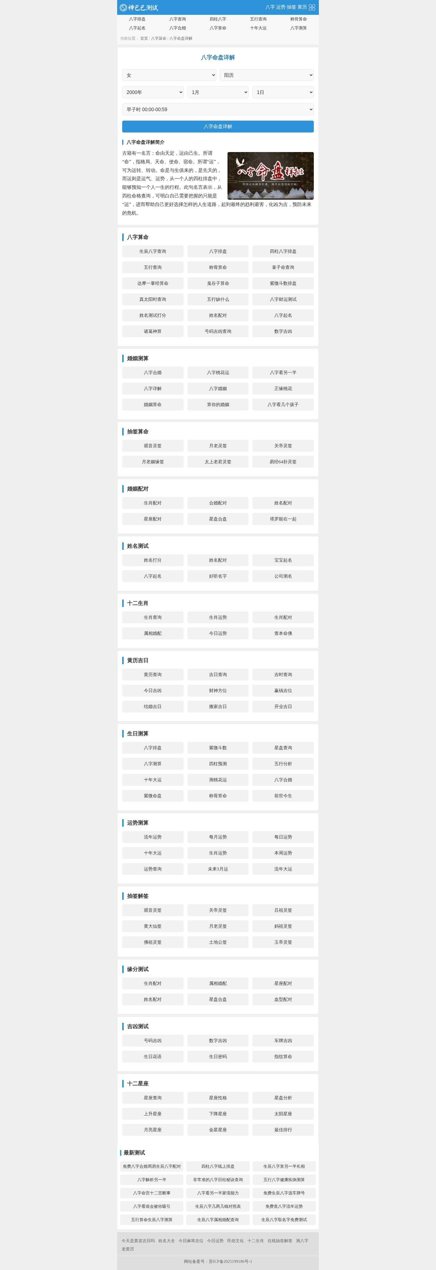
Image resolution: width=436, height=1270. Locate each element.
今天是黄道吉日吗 (138, 1241)
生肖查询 (153, 617)
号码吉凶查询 (218, 331)
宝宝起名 (283, 560)
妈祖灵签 (283, 926)
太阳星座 (283, 1113)
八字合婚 (177, 28)
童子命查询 (283, 267)
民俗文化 (235, 1241)
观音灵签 (153, 445)
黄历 (302, 6)
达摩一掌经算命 (152, 283)
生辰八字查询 (152, 251)
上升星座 (153, 1113)
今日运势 (218, 633)
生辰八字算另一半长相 (284, 1166)
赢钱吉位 (283, 690)
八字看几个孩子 (283, 404)
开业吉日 (283, 706)
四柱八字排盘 (283, 251)
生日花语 (153, 1056)
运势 (281, 6)
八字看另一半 (283, 372)
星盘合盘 (218, 519)
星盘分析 (283, 1097)
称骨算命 (298, 19)
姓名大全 (166, 1241)
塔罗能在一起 (283, 519)
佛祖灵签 (153, 942)
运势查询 (153, 869)
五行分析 (283, 763)
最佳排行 (283, 1129)
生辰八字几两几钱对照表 (218, 1206)
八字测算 (298, 28)
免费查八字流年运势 (284, 1206)
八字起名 (137, 28)
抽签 (291, 6)
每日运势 (283, 837)
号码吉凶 (153, 1040)
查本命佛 (283, 633)
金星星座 (218, 1129)
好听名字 (218, 576)
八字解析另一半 (151, 1180)
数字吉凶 (283, 331)
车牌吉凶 (283, 1040)
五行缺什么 (218, 299)
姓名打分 (153, 560)
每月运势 (218, 837)
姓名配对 (218, 315)
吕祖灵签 (283, 910)
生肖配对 (153, 503)
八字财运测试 (283, 299)
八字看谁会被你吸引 (152, 1206)
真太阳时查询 (152, 299)
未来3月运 (218, 869)
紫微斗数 (218, 747)
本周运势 (283, 853)
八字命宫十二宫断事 (152, 1193)
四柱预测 (218, 763)
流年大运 (283, 869)
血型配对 (283, 999)
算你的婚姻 (218, 404)
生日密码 (218, 1056)
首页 (144, 38)
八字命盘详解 (180, 38)
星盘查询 (283, 747)
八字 (270, 6)
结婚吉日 (153, 706)
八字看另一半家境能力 (218, 1193)
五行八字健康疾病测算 (284, 1180)
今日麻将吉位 (191, 1241)
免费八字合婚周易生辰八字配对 (152, 1166)
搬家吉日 (218, 706)
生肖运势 (218, 617)
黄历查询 (153, 674)
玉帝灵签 (283, 942)
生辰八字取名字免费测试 (284, 1220)
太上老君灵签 (218, 461)
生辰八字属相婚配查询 (218, 1220)
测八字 (302, 1241)
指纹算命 (283, 1056)
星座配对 (153, 519)
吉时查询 (283, 674)
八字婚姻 (218, 388)
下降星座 (218, 1113)
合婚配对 (218, 503)
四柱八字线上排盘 (218, 1166)
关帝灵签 (283, 445)
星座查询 (153, 1097)
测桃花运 (218, 779)
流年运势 (153, 837)
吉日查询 (218, 674)
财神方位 (218, 690)
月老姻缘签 (153, 461)
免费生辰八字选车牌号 (284, 1193)
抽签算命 (138, 431)
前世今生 (283, 795)
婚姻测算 (138, 358)
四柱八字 (218, 19)
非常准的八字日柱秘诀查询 (218, 1180)
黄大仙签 (153, 926)
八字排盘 (137, 19)
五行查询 (258, 19)
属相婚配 (153, 633)
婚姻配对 (138, 489)
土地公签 (218, 942)
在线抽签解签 (280, 1241)
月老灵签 (218, 445)
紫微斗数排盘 (283, 283)
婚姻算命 (153, 404)
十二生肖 (255, 1241)
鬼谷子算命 (218, 283)
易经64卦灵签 (283, 461)
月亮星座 (153, 1129)
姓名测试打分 (152, 315)
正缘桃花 (283, 388)
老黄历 (128, 1249)
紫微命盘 (153, 795)
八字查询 (177, 19)
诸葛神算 (153, 331)
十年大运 (258, 28)
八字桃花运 (218, 372)
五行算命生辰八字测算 (152, 1220)
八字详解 (153, 388)
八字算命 (218, 28)
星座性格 (218, 1097)
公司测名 (283, 576)
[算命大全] (312, 6)
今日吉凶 (153, 690)
